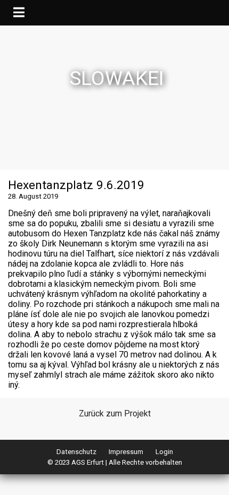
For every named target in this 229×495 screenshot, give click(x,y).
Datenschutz (76, 452)
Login (164, 452)
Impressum (126, 452)
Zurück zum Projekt (115, 413)
